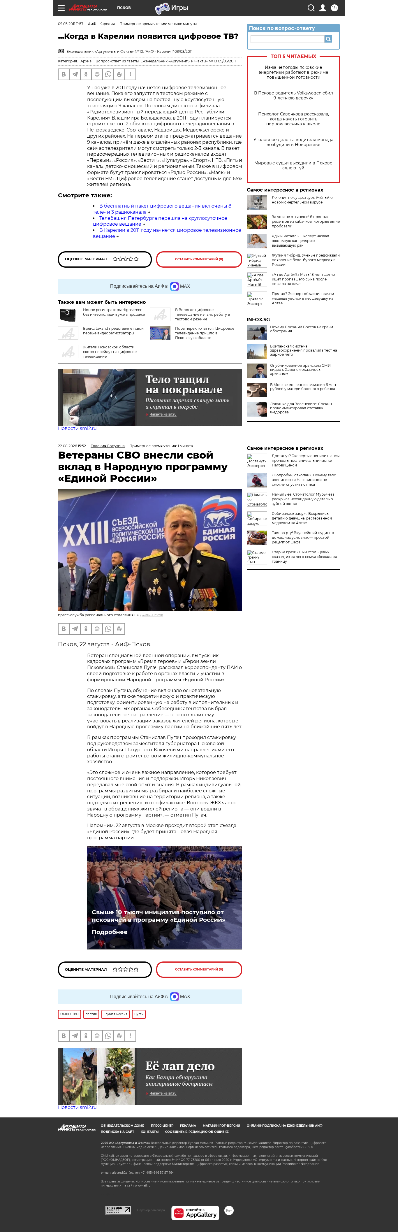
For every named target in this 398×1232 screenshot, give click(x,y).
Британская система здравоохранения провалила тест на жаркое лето (303, 350)
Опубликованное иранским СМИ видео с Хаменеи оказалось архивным (300, 370)
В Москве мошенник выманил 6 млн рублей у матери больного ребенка (303, 387)
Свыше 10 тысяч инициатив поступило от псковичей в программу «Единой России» (158, 916)
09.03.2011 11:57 (70, 24)
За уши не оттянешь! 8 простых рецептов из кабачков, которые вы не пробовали (306, 221)
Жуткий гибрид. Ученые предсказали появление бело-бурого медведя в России (306, 260)
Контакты (150, 1132)
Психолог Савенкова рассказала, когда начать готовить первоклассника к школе (293, 119)
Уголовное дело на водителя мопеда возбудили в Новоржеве (293, 142)
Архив (85, 61)
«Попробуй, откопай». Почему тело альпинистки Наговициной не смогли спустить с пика (304, 480)
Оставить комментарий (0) (199, 259)
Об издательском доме (122, 1126)
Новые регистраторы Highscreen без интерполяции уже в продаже (114, 312)
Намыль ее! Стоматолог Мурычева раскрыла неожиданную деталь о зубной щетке (303, 499)
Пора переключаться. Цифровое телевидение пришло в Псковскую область (204, 333)
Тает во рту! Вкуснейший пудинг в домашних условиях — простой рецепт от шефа (303, 537)
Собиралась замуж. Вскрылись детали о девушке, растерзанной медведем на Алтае (302, 518)
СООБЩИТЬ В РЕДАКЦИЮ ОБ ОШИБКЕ (197, 1132)
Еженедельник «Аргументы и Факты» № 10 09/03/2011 (188, 61)
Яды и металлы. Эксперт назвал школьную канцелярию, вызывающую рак (300, 241)
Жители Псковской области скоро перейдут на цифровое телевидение (110, 352)
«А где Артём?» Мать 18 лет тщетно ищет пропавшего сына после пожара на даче (303, 279)
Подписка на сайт (117, 1132)
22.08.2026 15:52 (72, 446)
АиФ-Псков (152, 615)
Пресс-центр (162, 1126)
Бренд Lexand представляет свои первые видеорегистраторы (113, 330)
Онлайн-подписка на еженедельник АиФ (285, 1126)
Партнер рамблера (151, 1210)
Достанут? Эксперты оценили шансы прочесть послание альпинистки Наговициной (305, 460)
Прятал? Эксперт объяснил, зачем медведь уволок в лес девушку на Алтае (303, 298)
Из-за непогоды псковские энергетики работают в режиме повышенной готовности (293, 72)
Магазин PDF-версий (221, 1126)
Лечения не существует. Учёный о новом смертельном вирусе (302, 199)
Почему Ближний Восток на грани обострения (301, 329)
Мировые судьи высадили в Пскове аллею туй (293, 166)
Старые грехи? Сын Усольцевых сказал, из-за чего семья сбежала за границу (304, 557)
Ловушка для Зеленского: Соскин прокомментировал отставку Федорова (301, 408)
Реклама (188, 1126)
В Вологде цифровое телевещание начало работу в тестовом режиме (202, 314)
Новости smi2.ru (77, 428)
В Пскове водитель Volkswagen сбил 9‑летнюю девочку (293, 96)
